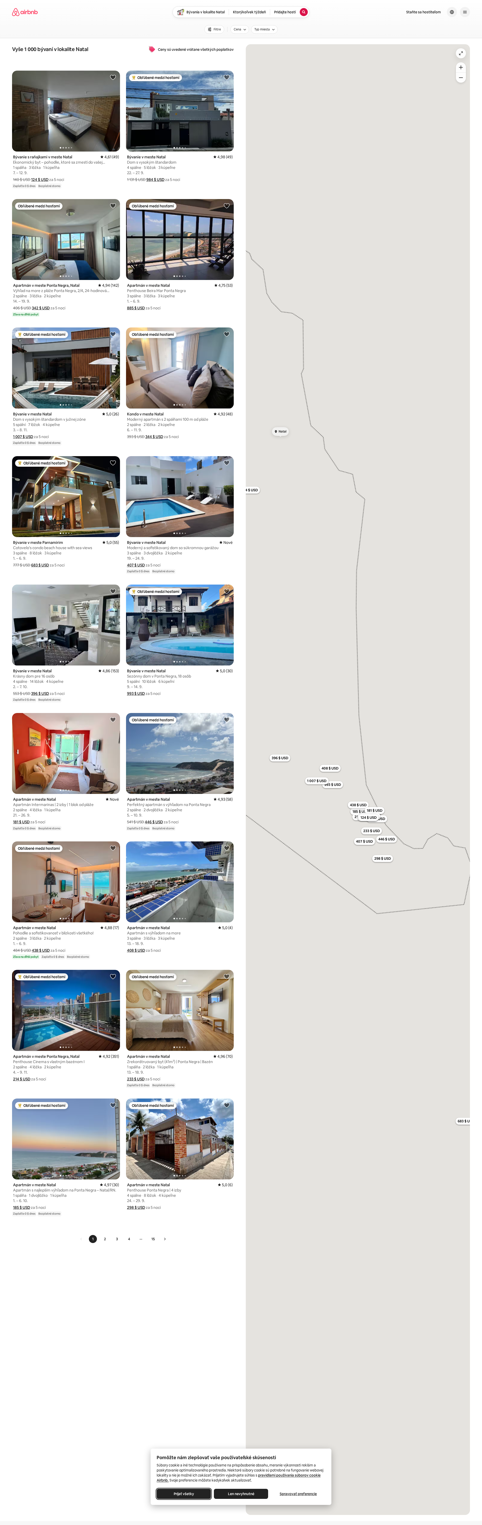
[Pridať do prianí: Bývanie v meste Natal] (227, 77)
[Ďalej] (164, 1239)
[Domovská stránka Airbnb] (25, 12)
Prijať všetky (184, 1494)
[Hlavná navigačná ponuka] (465, 12)
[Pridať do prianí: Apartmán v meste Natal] (227, 206)
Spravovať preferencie (298, 1494)
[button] (39, 179)
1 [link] (93, 1239)
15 (153, 1239)
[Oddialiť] (461, 78)
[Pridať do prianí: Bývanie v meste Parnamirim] (113, 463)
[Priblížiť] (461, 67)
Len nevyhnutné (241, 1494)
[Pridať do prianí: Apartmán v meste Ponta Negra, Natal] (113, 206)
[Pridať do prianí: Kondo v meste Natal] (227, 334)
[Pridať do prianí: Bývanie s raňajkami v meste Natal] (113, 77)
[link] (81, 1239)
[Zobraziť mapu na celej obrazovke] (461, 53)
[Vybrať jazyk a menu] (452, 12)
